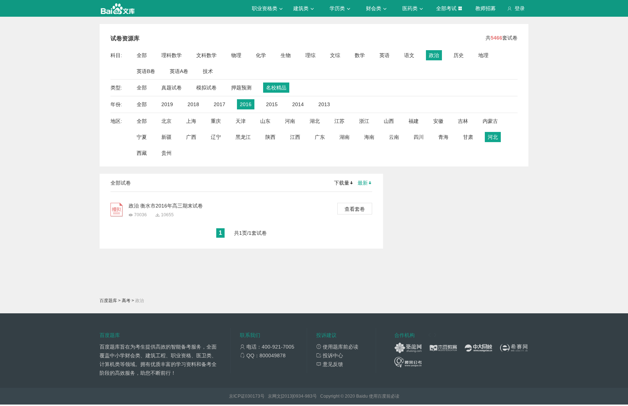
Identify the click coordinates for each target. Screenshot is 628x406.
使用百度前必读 (384, 396)
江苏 (339, 121)
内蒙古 (490, 121)
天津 (241, 121)
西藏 (142, 153)
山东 (265, 121)
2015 (272, 104)
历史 (459, 55)
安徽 (438, 121)
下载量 (341, 183)
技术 (208, 71)
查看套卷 (355, 209)
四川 (419, 137)
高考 (126, 300)
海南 (369, 137)
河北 (493, 137)
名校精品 (276, 88)
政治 (434, 55)
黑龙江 (243, 137)
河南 (290, 121)
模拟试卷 (206, 88)
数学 (360, 55)
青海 (443, 137)
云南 (394, 137)
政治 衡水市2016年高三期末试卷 (166, 206)
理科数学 (171, 55)
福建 (413, 121)
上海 (191, 121)
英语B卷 (146, 71)
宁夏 (142, 137)
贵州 (166, 153)
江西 (295, 137)
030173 (252, 396)
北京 (166, 121)
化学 (261, 55)
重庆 (216, 121)
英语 (384, 55)
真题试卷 (171, 88)
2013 (324, 104)
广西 (191, 137)
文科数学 (206, 55)
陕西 (270, 137)
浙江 (364, 121)
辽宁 (216, 137)
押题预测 (241, 88)
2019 (167, 104)
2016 (245, 104)
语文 (409, 55)
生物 (286, 55)
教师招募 (485, 8)
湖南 (344, 137)
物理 (236, 55)
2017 (219, 104)
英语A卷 (179, 71)
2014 (298, 104)
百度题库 (108, 300)
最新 (363, 183)
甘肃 (468, 137)
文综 (335, 55)
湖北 (315, 121)
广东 (320, 137)
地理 (483, 55)
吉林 (463, 121)
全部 (142, 55)
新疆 (166, 137)
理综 (310, 55)
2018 (193, 104)
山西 (389, 121)
